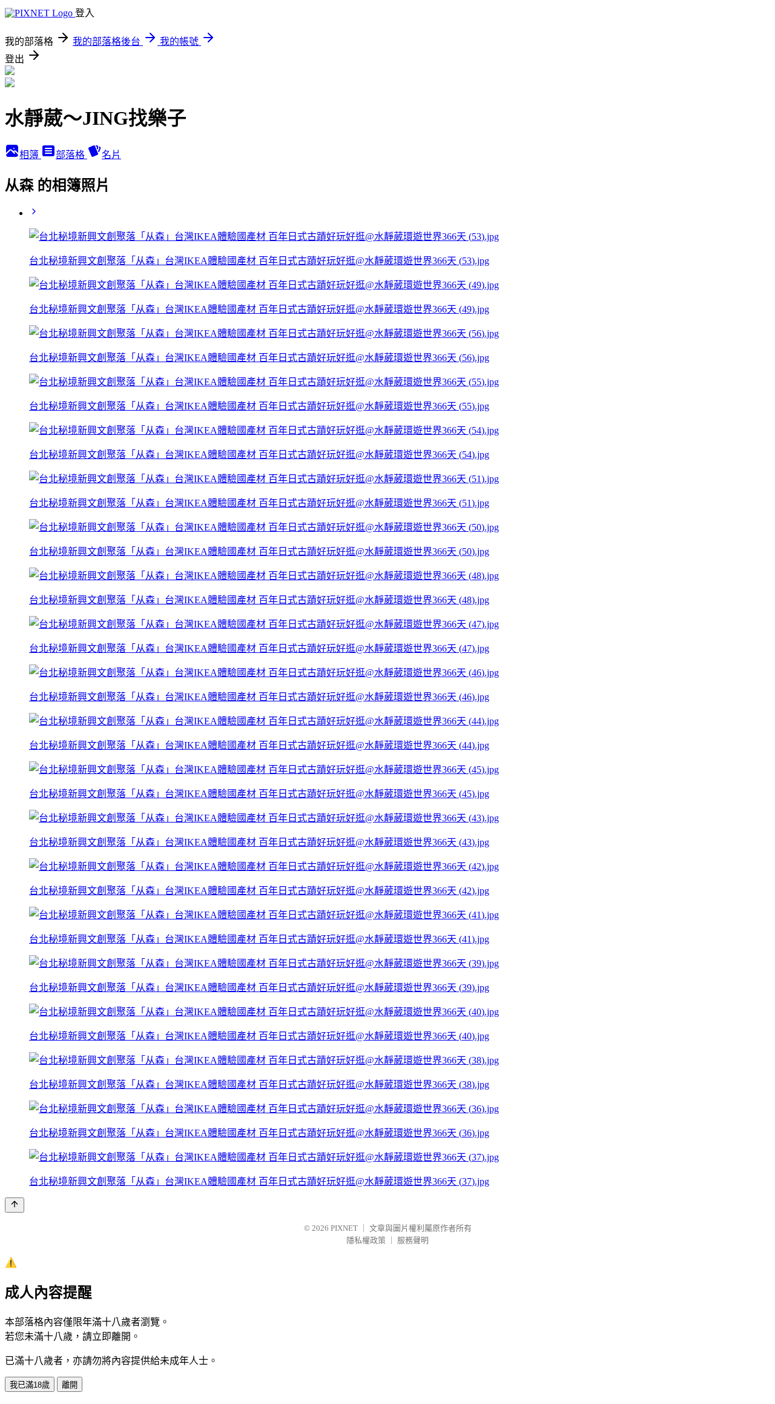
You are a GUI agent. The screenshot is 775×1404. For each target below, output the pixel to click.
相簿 (30, 155)
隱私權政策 (366, 1240)
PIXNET (344, 1228)
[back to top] (14, 1205)
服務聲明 (413, 1240)
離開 (70, 1384)
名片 (111, 155)
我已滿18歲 (30, 1384)
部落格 (71, 155)
